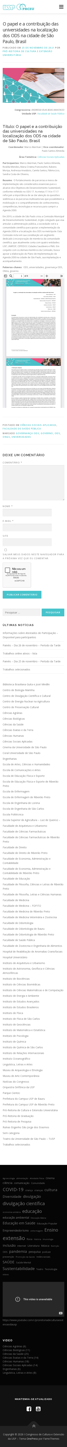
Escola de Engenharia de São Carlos (23, 808)
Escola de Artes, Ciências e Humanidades (26, 764)
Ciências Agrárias (12, 713)
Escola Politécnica (13, 814)
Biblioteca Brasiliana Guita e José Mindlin (26, 684)
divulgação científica (24, 1203)
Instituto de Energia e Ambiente (21, 995)
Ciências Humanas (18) (16, 1361)
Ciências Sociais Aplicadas (38, 425)
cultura (50, 1189)
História (37, 1239)
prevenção (8, 1256)
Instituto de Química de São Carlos (23, 1047)
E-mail (8, 521)
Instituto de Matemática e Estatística (24, 1030)
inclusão (9, 1245)
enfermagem (36, 1231)
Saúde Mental (23, 1262)
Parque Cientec (11, 1093)
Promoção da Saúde (25, 1257)
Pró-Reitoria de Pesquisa (17, 1121)
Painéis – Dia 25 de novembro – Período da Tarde (32, 661)
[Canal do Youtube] (38, 1409)
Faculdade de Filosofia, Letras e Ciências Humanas (32, 894)
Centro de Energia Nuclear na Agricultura (26, 701)
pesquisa (35, 1252)
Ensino (51, 1230)
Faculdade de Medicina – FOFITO (22, 905)
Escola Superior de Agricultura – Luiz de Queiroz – (31, 820)
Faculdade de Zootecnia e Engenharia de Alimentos (32, 945)
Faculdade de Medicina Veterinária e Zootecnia (30, 917)
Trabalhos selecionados (16, 669)
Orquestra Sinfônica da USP (19, 1087)
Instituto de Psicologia (15, 1035)
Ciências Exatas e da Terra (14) (20, 1357)
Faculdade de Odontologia (18, 923)
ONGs (6, 436)
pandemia (18, 1251)
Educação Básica (38, 1218)
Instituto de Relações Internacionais (23, 1053)
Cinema (50, 1178)
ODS (57, 433)
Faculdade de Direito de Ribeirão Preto (25, 853)
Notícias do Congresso (16, 1081)
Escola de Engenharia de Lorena (21, 803)
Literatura (33, 1245)
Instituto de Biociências (16, 978)
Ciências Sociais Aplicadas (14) (20, 1365)
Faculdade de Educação (16, 878)
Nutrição (55, 1246)
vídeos (6, 1274)
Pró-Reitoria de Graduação (18, 1116)
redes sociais (43, 1256)
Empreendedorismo (16, 1230)
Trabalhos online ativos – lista (20, 653)
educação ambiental (16, 1218)
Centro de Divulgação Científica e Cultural (27, 696)
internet (21, 1245)
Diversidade (12, 1196)
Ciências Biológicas (14, 718)
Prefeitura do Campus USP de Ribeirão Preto (28, 1104)
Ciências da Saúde (13, 724)
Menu (61, 6)
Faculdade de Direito (15, 847)
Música (45, 1245)
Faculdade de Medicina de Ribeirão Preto (26, 911)
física (29, 1239)
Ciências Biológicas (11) (16, 1350)
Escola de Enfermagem (16, 791)
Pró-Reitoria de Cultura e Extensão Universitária (30, 1110)
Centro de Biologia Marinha (18, 690)
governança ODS (27, 433)
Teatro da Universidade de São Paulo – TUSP (29, 1138)
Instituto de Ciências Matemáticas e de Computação (33, 990)
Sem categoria (11, 1133)
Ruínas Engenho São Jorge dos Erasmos (26, 1127)
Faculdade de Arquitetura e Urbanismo (25, 825)
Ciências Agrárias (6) (14, 1346)
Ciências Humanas (13, 735)
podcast (46, 1251)
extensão (14, 1238)
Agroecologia (9, 1178)
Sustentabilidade (19, 1268)
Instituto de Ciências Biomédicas (21, 984)
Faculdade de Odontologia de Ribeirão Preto (28, 934)
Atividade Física (37, 1178)
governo (47, 433)
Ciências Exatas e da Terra (18, 730)
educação (32, 1211)
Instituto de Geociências (17, 1024)
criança (29, 1190)
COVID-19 (13, 1189)
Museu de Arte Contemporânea (21, 1076)
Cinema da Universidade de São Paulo (25, 747)
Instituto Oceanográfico (16, 1058)
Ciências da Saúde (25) (16, 1354)
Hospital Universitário (15, 957)
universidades (21, 436)
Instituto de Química (14, 1041)
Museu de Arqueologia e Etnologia (23, 1070)
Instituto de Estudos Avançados (21, 1001)
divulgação (32, 1196)
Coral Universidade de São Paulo (21, 753)
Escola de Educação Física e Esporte (24, 775)
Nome (8, 506)
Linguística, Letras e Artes (18, 1064)
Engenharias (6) (12, 1369)
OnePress (32, 1438)
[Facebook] (29, 1409)
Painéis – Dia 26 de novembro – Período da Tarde (32, 645)
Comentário (12, 462)
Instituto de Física (13, 1013)
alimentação (22, 1178)
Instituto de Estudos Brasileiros (21, 1007)
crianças (38, 1190)
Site (5, 535)
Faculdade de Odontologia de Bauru (23, 928)
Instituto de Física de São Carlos (21, 1018)
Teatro (39, 1269)
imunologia (48, 1239)
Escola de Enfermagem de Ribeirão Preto (26, 797)
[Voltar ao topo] (33, 1426)
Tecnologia (51, 1269)
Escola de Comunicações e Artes (22, 770)
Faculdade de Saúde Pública (22, 428)
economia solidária (12, 1212)
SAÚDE (8, 1261)
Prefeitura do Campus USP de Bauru (24, 1098)
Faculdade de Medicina (16, 900)
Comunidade (38, 1183)
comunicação (21, 1183)
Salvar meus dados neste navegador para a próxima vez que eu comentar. (33, 556)
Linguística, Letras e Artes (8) (19, 1372)
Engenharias (10, 758)
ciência (7, 1183)
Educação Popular (47, 1223)
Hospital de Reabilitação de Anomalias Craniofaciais (33, 951)
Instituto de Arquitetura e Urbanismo (24, 963)
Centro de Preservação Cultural (21, 707)
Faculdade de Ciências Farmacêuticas (24, 831)
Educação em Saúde (19, 1223)
